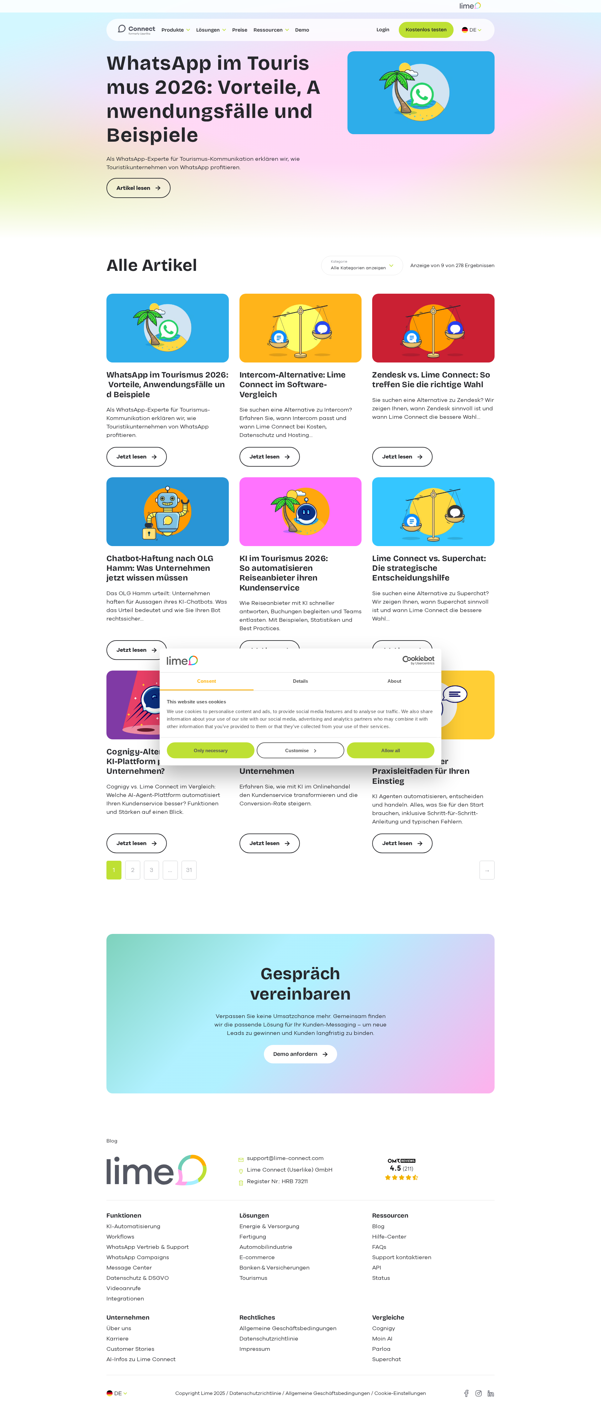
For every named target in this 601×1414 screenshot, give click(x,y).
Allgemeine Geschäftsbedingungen (327, 1393)
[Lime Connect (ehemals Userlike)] (432, 1170)
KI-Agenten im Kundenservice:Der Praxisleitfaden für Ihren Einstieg (421, 766)
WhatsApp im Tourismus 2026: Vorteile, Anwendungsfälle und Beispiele (213, 99)
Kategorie (339, 261)
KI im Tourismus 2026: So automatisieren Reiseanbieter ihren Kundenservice (283, 573)
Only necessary (211, 750)
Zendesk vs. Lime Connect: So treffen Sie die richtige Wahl (431, 379)
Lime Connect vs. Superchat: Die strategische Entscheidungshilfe (429, 568)
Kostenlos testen (426, 30)
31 (189, 870)
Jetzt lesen (141, 460)
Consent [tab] (206, 681)
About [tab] (394, 681)
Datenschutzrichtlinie (255, 1393)
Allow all (390, 750)
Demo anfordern (295, 1054)
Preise (239, 30)
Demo (302, 30)
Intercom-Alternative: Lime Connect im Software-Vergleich (292, 384)
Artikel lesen (133, 191)
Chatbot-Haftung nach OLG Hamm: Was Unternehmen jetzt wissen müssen (159, 568)
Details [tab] (300, 681)
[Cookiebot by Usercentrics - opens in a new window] (407, 660)
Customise (297, 750)
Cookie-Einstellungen (400, 1393)
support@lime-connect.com (285, 1158)
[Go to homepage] (136, 30)
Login (383, 30)
